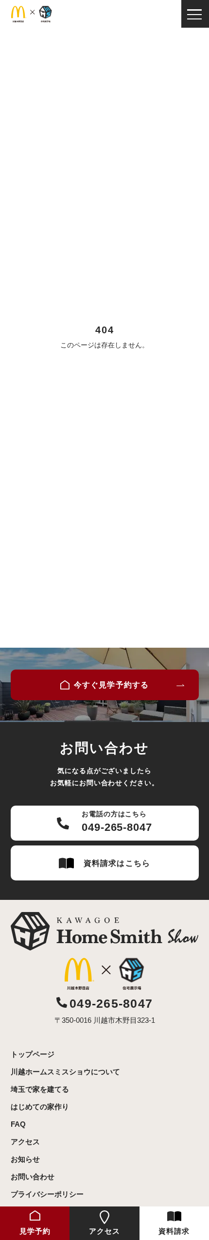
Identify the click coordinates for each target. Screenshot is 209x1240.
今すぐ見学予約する (111, 685)
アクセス (25, 1141)
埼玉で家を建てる (40, 1089)
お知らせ (25, 1159)
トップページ (32, 1054)
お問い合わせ (32, 1176)
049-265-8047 (111, 1003)
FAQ (18, 1124)
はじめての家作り (40, 1106)
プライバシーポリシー (47, 1194)
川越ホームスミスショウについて (65, 1072)
